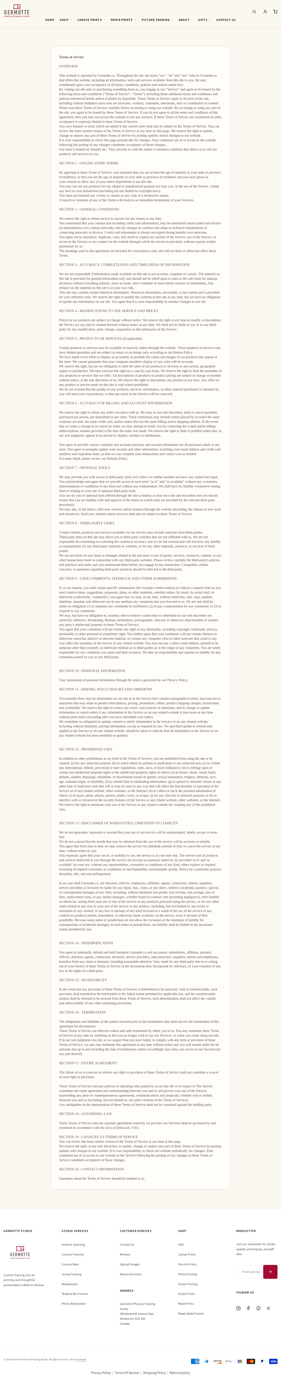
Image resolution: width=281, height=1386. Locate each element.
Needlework (69, 1284)
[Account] (265, 11)
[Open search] (254, 11)
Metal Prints (186, 1304)
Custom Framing (72, 1254)
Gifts (202, 20)
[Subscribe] (270, 1272)
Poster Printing (188, 1284)
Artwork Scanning (73, 1244)
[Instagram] (238, 1308)
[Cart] (275, 11)
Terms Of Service (127, 1372)
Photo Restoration (74, 1304)
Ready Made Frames (191, 1313)
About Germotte (130, 1274)
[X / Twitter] (268, 1308)
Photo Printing (187, 1274)
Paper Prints (122, 20)
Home (49, 20)
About (184, 20)
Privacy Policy (101, 1372)
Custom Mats (70, 1264)
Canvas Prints (89, 20)
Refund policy (180, 1372)
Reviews (125, 1254)
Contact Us (226, 20)
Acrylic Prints (186, 1294)
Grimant (81, 1359)
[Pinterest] (258, 1308)
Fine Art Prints (187, 1264)
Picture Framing (156, 20)
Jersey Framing (71, 1274)
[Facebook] (248, 1308)
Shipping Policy (154, 1372)
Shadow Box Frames (75, 1294)
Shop (64, 20)
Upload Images (130, 1264)
